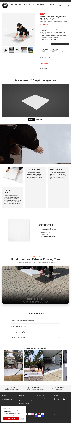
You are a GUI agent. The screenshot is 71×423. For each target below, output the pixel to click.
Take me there (11, 418)
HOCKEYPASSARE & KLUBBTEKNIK (19, 7)
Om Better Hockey (41, 398)
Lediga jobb (39, 400)
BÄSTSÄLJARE (14, 4)
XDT (20, 4)
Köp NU (59, 44)
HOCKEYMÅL (32, 4)
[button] (67, 5)
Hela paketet (39, 119)
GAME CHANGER (40, 4)
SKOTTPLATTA (32, 7)
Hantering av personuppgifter (26, 400)
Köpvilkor (21, 398)
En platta (31, 119)
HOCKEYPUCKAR (41, 7)
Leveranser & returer (24, 403)
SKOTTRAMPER (50, 4)
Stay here (22, 418)
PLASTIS (25, 4)
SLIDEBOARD (50, 7)
